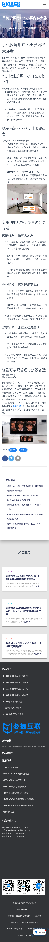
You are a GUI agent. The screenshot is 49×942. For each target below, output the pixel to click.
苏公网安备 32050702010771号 (19, 916)
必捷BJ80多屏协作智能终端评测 (15, 827)
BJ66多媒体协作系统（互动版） (16, 689)
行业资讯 (23, 450)
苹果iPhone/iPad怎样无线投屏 (16, 774)
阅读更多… (36, 586)
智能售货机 (23, 746)
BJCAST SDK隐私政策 (30, 922)
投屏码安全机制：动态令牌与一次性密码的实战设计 (23, 644)
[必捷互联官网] (12, 4)
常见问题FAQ (8, 812)
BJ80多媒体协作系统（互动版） (16, 676)
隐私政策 (14, 922)
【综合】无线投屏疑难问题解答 (16, 793)
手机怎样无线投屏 (10, 768)
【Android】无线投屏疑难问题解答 (18, 805)
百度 (28, 746)
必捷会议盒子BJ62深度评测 (13, 833)
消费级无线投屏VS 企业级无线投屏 (16, 830)
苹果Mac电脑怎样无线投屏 (14, 780)
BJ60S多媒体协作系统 (12, 702)
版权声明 (38, 916)
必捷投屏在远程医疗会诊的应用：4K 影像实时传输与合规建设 (23, 577)
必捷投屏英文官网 (35, 746)
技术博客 (13, 450)
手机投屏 (16, 406)
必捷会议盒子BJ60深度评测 (13, 836)
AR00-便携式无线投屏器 (13, 714)
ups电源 (43, 746)
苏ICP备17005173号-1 (24, 909)
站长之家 (16, 746)
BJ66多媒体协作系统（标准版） (16, 695)
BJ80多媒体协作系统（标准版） (16, 682)
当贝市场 (11, 746)
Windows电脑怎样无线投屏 (15, 787)
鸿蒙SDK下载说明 (24, 935)
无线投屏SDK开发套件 (12, 708)
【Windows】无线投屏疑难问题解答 (18, 799)
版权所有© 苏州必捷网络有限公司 (24, 903)
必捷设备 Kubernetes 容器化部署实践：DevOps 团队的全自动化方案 (24, 611)
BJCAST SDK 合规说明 (15, 929)
